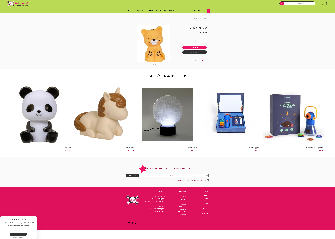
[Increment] (200, 41)
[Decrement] (205, 41)
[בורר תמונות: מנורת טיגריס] (155, 64)
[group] (167, 118)
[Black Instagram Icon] (135, 223)
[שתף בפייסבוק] (206, 60)
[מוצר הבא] (8, 118)
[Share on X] (196, 60)
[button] (322, 3)
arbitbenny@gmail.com (153, 201)
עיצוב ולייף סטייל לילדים (21, 6)
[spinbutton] (202, 41)
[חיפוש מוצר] (281, 3)
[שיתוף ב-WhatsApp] (199, 60)
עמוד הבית (203, 19)
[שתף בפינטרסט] (202, 60)
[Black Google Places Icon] (128, 223)
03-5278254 (156, 199)
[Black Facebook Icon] (132, 223)
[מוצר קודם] (327, 118)
